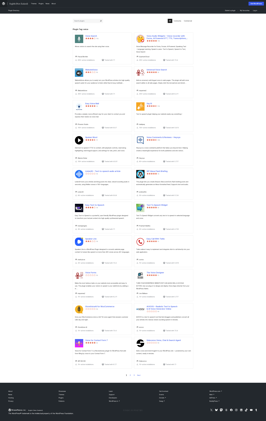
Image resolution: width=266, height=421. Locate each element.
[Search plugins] (101, 21)
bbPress (213, 398)
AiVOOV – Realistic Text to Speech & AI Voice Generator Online (162, 307)
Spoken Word (91, 137)
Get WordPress (256, 3)
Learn (111, 391)
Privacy (10, 401)
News (10, 394)
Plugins (61, 398)
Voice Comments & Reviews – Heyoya (163, 137)
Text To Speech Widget (157, 205)
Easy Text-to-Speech (94, 205)
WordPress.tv (114, 401)
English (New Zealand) (35, 410)
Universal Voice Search (157, 70)
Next (138, 375)
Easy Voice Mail (92, 103)
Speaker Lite (91, 239)
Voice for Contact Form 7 (96, 340)
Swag (162, 401)
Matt (211, 394)
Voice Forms (90, 272)
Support (112, 394)
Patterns (61, 401)
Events (161, 394)
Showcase (62, 391)
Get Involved (163, 391)
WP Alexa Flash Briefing (157, 171)
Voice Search (91, 36)
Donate (162, 398)
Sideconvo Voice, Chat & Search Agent (164, 340)
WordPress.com (215, 391)
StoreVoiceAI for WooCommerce (99, 306)
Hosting (11, 398)
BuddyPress (214, 401)
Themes (61, 394)
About (10, 391)
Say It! (149, 103)
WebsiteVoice (91, 70)
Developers (113, 398)
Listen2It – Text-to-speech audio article (102, 171)
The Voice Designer (155, 272)
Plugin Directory (13, 10)
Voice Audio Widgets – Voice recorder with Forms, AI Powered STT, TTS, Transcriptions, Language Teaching (166, 37)
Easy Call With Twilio (156, 239)
